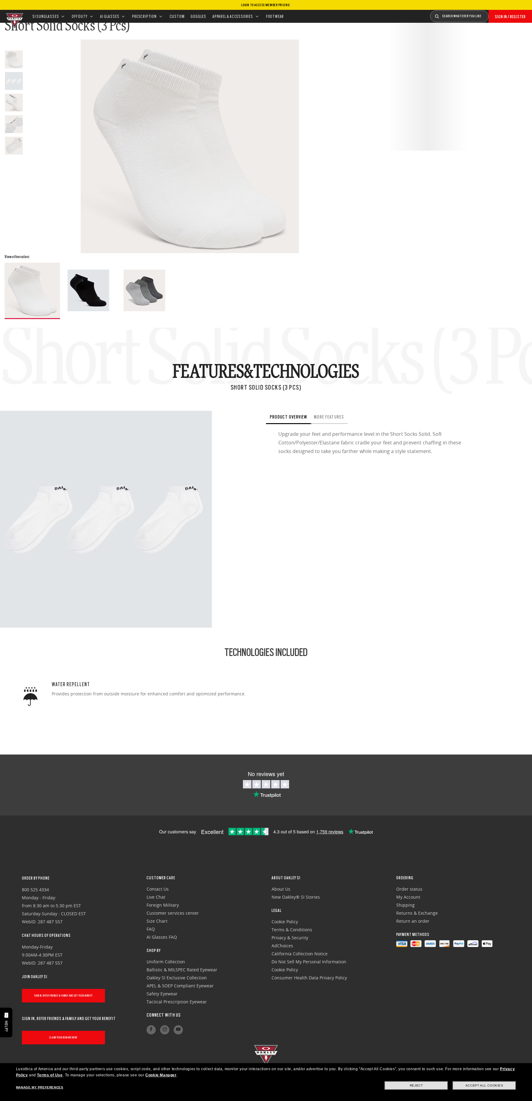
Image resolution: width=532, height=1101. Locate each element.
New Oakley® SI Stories (296, 897)
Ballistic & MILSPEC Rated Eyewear (182, 970)
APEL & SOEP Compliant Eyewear (180, 986)
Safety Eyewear (162, 994)
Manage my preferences (39, 1087)
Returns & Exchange (417, 913)
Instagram (164, 1029)
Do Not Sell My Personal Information (309, 962)
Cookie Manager (160, 1075)
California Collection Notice (300, 954)
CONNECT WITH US (164, 1015)
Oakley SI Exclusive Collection (177, 978)
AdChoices (282, 946)
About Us (281, 889)
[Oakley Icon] (14, 16)
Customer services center (173, 913)
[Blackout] (88, 290)
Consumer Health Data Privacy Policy (309, 978)
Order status (409, 889)
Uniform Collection (166, 962)
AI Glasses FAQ (162, 937)
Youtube (178, 1029)
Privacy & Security (290, 938)
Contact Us (158, 889)
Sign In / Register (510, 16)
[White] (32, 291)
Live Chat (156, 897)
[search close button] (493, 14)
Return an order (412, 921)
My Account (408, 897)
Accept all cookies (484, 1085)
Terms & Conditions (292, 930)
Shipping (405, 905)
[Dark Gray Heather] (144, 290)
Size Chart (157, 921)
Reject (416, 1085)
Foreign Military (163, 905)
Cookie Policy (285, 922)
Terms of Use (49, 1075)
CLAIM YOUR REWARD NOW (63, 1037)
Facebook (151, 1029)
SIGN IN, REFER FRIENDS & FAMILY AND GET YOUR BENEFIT (63, 995)
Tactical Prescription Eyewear (177, 1002)
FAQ (151, 929)
